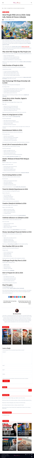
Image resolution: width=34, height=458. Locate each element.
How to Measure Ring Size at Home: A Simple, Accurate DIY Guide (13, 405)
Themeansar (3, 457)
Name (3, 365)
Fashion (4, 12)
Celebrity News (6, 424)
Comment (4, 351)
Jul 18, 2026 (15, 342)
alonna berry (7, 19)
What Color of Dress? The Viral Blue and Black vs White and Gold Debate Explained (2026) (16, 400)
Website (3, 374)
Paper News (6, 455)
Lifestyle (7, 12)
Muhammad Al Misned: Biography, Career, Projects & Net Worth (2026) (13, 402)
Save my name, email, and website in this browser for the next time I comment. (15, 378)
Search (4, 387)
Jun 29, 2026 (25, 342)
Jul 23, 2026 (5, 342)
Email (3, 369)
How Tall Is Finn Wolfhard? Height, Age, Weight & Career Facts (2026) (13, 397)
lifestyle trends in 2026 (25, 46)
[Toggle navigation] (3, 2)
